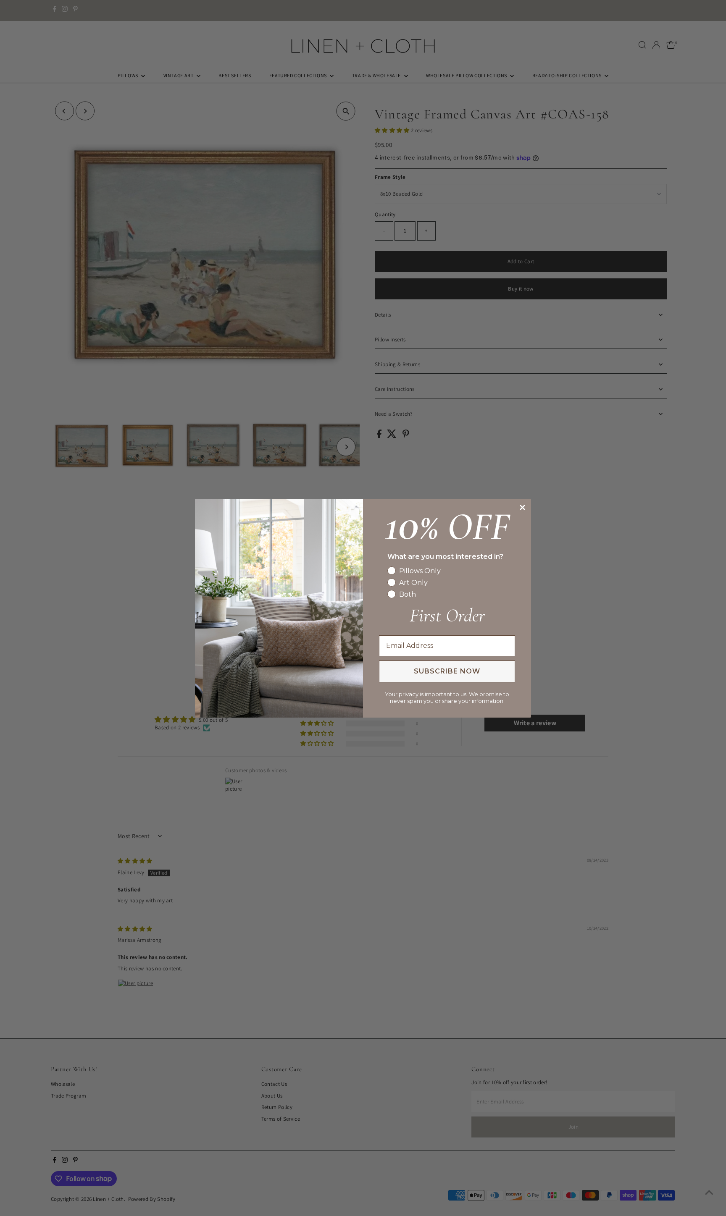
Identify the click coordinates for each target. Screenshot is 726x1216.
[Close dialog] (522, 507)
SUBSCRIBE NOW (447, 671)
